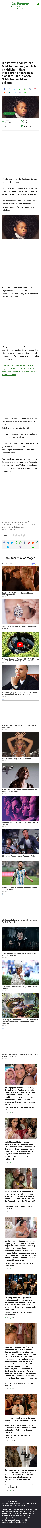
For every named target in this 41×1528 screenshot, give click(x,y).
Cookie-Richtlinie (27, 1504)
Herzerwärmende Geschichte (13, 527)
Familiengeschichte (10, 522)
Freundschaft (24, 522)
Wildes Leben (9, 113)
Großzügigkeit (19, 524)
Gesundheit (7, 524)
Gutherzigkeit (31, 524)
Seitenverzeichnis (20, 1506)
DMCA (36, 1504)
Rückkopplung (8, 1506)
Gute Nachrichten (20, 3)
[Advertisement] (20, 38)
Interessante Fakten (10, 529)
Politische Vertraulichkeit (11, 1504)
